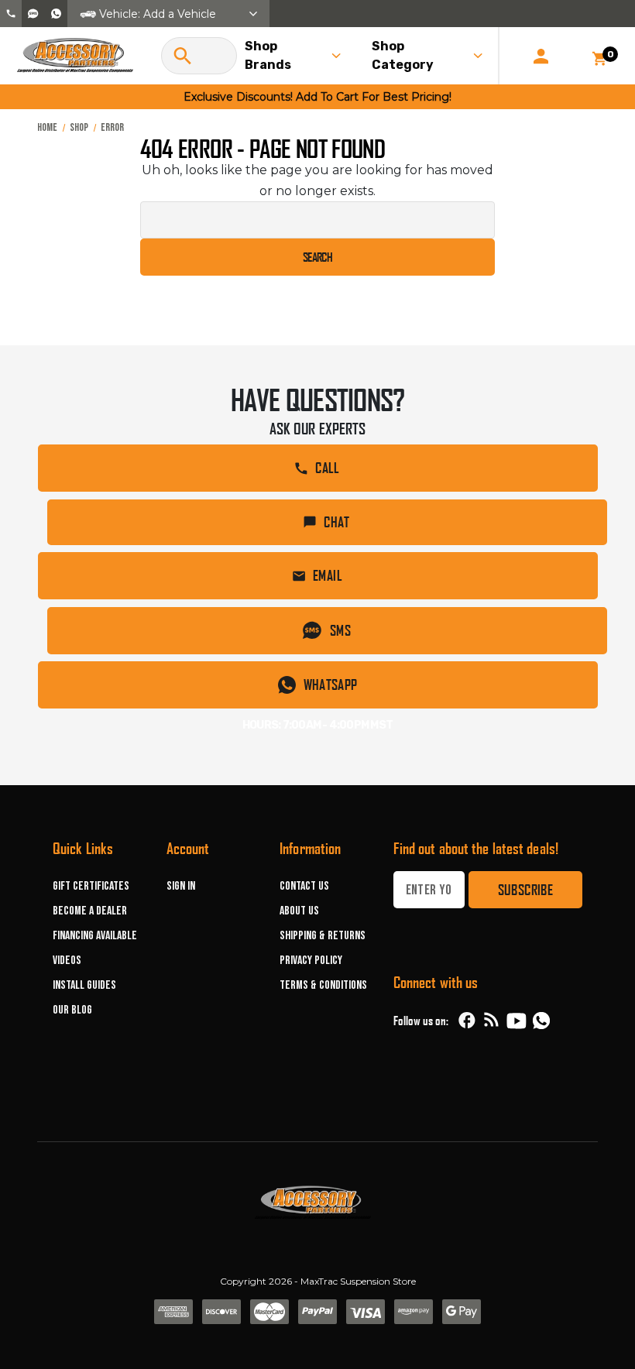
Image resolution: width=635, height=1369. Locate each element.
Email (327, 575)
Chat (336, 521)
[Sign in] (541, 55)
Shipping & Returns (323, 935)
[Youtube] (516, 1020)
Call (327, 467)
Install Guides (84, 985)
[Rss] (492, 1020)
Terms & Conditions (323, 985)
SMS (340, 630)
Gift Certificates (91, 886)
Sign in (180, 886)
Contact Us (304, 886)
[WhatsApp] (541, 1022)
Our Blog (72, 1010)
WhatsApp (331, 684)
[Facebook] (467, 1020)
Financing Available (95, 935)
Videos (67, 960)
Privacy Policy (311, 960)
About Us (299, 911)
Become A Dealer (90, 911)
